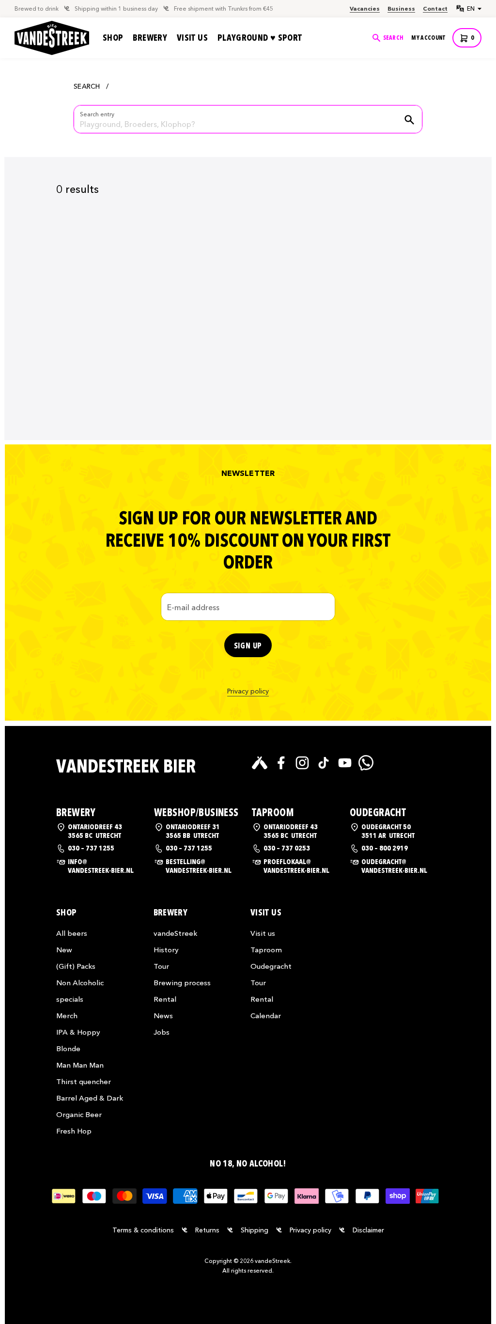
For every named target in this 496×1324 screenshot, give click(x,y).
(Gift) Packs (75, 966)
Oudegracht (271, 966)
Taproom (266, 949)
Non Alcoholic (80, 982)
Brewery (150, 37)
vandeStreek (175, 933)
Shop (113, 37)
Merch (67, 1015)
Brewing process (182, 982)
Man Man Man (80, 1065)
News (163, 1015)
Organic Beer (79, 1114)
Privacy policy (248, 691)
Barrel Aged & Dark (89, 1098)
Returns (207, 1230)
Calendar (265, 1015)
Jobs (162, 1032)
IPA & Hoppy (78, 1032)
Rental (165, 999)
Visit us (192, 37)
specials (69, 999)
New (64, 949)
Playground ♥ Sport (259, 37)
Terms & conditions (143, 1230)
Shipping (254, 1230)
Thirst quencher (83, 1081)
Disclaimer (368, 1230)
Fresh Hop (74, 1130)
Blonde (68, 1048)
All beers (71, 933)
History (166, 949)
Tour (161, 966)
